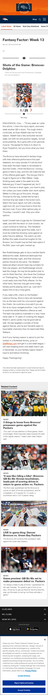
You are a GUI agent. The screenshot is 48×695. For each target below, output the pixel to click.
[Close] (45, 639)
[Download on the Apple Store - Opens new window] (14, 629)
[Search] (40, 19)
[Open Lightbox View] (24, 100)
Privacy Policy (30, 671)
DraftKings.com (10, 343)
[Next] (31, 110)
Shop (35, 19)
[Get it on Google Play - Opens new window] (32, 630)
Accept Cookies (24, 690)
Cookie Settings (24, 676)
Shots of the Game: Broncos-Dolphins (24, 66)
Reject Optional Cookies (24, 683)
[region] (24, 665)
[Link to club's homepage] (5, 18)
